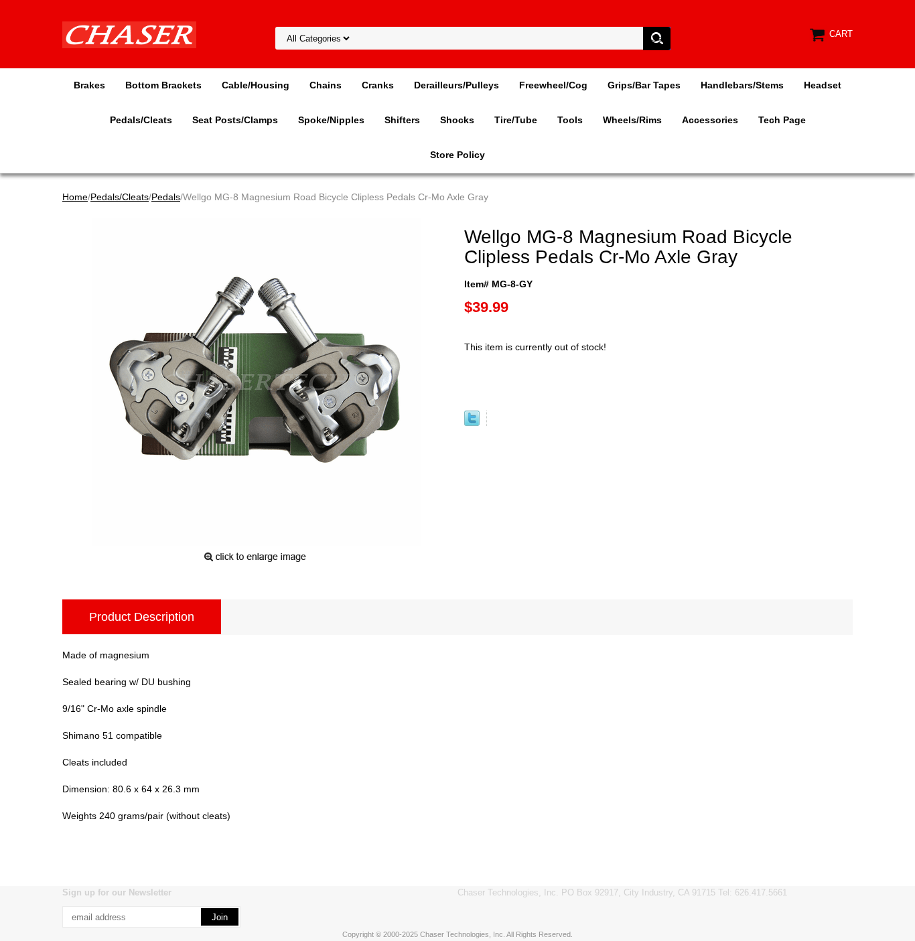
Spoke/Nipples (331, 120)
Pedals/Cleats (141, 120)
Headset (822, 85)
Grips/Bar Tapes (644, 85)
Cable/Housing (255, 85)
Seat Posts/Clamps (235, 120)
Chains (325, 85)
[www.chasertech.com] (129, 34)
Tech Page (782, 120)
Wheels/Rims (632, 120)
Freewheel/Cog (553, 85)
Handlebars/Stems (742, 85)
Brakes (89, 85)
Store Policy (457, 154)
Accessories (710, 120)
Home (75, 197)
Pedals (165, 197)
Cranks (378, 85)
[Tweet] (472, 422)
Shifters (402, 120)
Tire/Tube (515, 120)
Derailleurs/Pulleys (456, 85)
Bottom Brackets (163, 85)
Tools (570, 120)
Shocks (457, 120)
